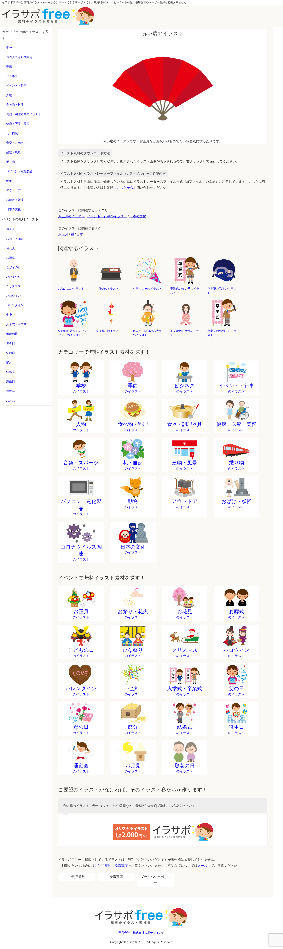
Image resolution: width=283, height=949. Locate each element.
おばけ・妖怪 (15, 199)
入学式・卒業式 (16, 324)
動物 (9, 181)
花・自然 (12, 133)
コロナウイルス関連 (19, 57)
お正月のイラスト (71, 216)
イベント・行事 (16, 85)
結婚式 (10, 372)
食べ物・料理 (15, 104)
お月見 (10, 400)
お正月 (10, 229)
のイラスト (81, 388)
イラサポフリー (136, 942)
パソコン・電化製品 (19, 171)
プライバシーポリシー (156, 880)
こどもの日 (13, 267)
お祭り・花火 (15, 238)
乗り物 (10, 161)
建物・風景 (13, 152)
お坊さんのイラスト (71, 288)
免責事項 (121, 865)
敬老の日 (12, 333)
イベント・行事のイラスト (107, 216)
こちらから (125, 187)
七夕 (9, 314)
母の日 (10, 343)
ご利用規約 (103, 865)
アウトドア (13, 190)
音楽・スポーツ (16, 142)
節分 (9, 362)
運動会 (10, 391)
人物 (9, 95)
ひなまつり (13, 276)
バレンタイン (15, 305)
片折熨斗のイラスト (109, 330)
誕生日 (10, 381)
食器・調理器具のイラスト (23, 114)
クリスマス (13, 286)
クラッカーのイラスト (147, 288)
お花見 (10, 248)
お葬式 (10, 257)
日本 (79, 234)
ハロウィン (13, 295)
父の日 (10, 352)
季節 (9, 66)
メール (202, 865)
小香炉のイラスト (107, 288)
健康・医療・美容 (17, 123)
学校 (9, 47)
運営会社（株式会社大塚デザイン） (141, 932)
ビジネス (12, 76)
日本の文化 (13, 209)
